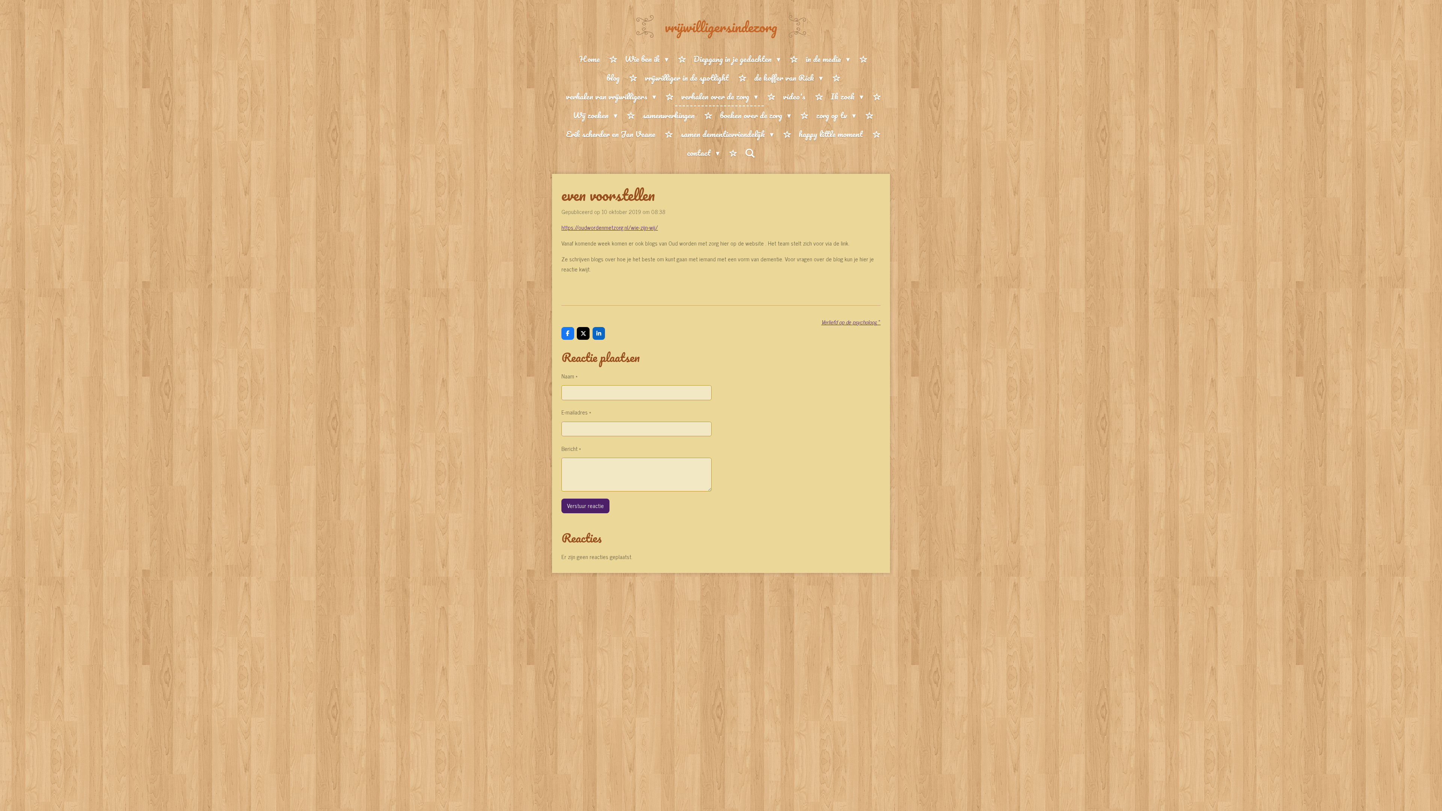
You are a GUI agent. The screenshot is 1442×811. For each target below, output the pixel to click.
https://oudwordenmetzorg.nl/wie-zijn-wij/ (609, 227)
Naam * (569, 376)
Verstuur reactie (585, 505)
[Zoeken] (750, 153)
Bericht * (571, 448)
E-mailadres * (576, 412)
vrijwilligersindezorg (721, 26)
